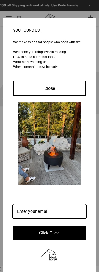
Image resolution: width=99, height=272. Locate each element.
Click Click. (49, 233)
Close (49, 88)
